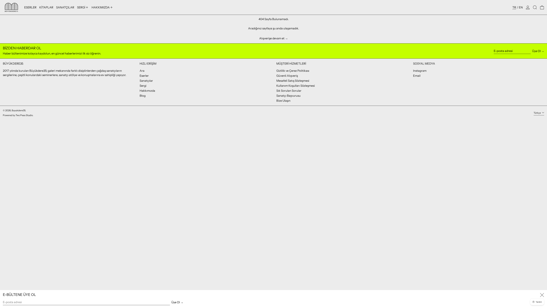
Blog (143, 95)
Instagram (419, 70)
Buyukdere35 (18, 110)
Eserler (144, 75)
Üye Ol (536, 51)
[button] (535, 7)
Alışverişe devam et (271, 38)
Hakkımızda (147, 90)
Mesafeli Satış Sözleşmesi (292, 80)
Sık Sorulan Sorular (288, 90)
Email (417, 75)
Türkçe (537, 112)
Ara (142, 70)
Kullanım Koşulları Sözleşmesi (295, 85)
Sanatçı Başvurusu (288, 95)
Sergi (143, 85)
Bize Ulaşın (283, 100)
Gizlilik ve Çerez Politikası (292, 70)
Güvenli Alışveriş (287, 75)
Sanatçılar (146, 80)
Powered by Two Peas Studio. (18, 115)
